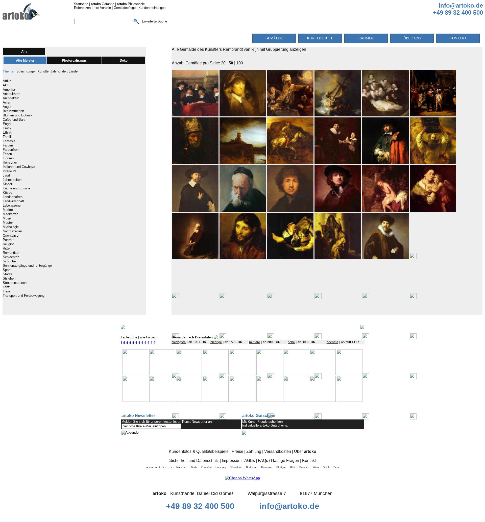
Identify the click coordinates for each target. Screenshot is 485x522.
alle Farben (148, 337)
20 (223, 63)
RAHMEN (366, 38)
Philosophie (131, 4)
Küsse (7, 192)
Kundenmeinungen (151, 8)
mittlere (254, 342)
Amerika (9, 89)
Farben (8, 145)
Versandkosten (277, 451)
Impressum (231, 460)
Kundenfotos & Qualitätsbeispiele (199, 451)
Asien (7, 102)
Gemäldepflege (125, 8)
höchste (332, 342)
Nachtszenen (12, 231)
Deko (124, 60)
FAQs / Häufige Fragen (278, 460)
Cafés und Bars (14, 119)
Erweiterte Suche (154, 21)
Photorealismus (74, 60)
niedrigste (179, 342)
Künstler (43, 71)
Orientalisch (11, 235)
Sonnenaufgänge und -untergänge (27, 265)
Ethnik (7, 132)
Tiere (6, 291)
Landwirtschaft (13, 201)
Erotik (7, 128)
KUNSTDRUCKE (320, 38)
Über (305, 451)
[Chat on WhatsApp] (242, 478)
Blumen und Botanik (17, 115)
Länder (74, 71)
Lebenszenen (12, 205)
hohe (291, 342)
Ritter (7, 248)
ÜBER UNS (412, 38)
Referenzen (82, 8)
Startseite (81, 4)
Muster (8, 222)
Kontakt (309, 460)
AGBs (249, 460)
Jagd (6, 175)
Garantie (102, 4)
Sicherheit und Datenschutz (194, 460)
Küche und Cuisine (16, 188)
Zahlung (253, 451)
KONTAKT (458, 38)
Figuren (8, 158)
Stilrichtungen (26, 71)
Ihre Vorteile (102, 8)
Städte (7, 274)
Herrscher (10, 162)
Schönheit (10, 261)
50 (231, 63)
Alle (24, 52)
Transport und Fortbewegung (23, 295)
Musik (7, 218)
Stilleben (9, 278)
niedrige (216, 342)
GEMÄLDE (274, 38)
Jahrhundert (59, 71)
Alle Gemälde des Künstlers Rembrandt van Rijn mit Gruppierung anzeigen (239, 49)
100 (239, 63)
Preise (237, 451)
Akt (5, 85)
